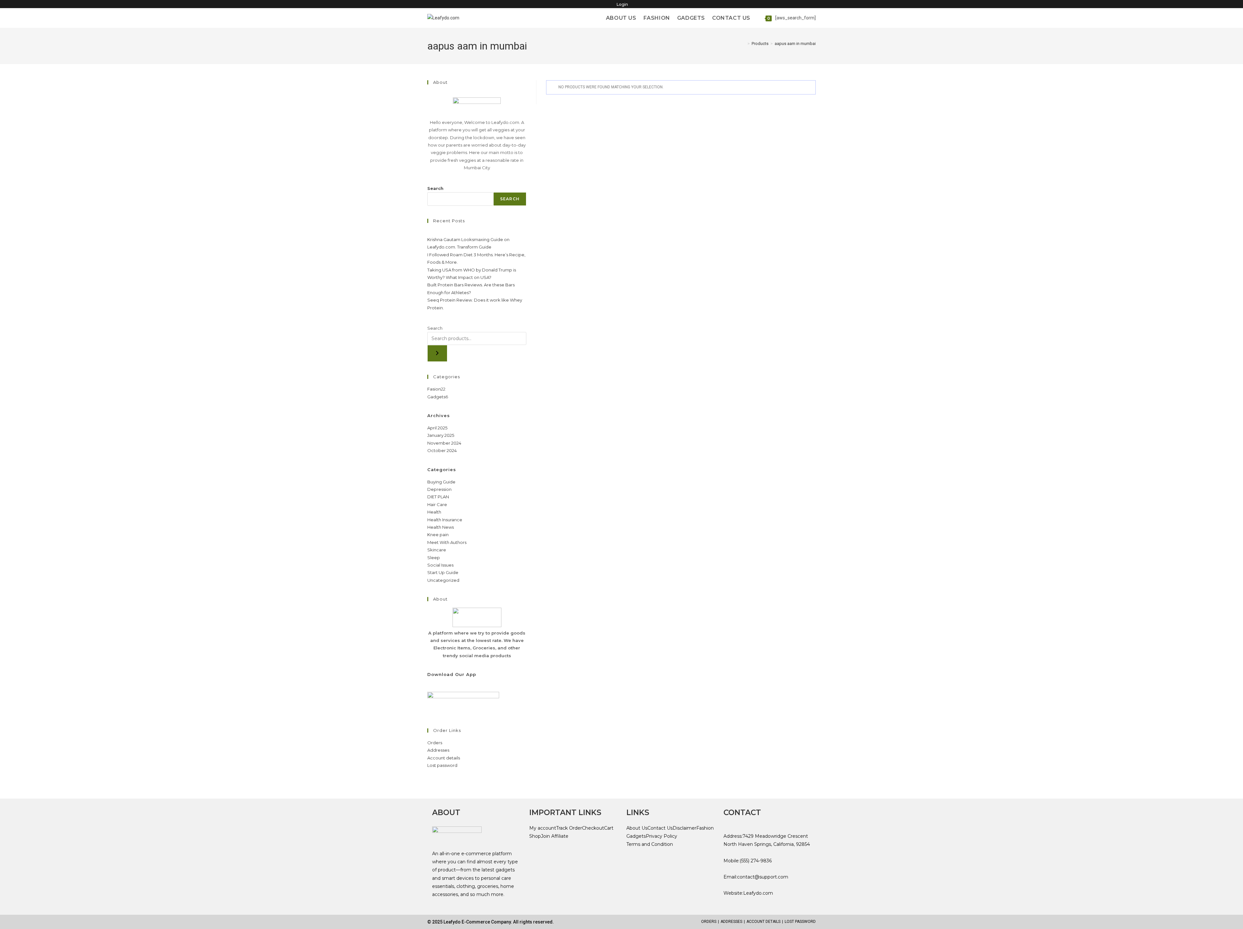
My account (542, 828)
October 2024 (442, 450)
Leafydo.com (758, 893)
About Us (636, 828)
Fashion (705, 828)
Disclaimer (684, 828)
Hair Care (437, 504)
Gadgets (636, 836)
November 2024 (444, 443)
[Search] (437, 353)
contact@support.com (762, 877)
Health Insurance (444, 519)
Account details (443, 757)
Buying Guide (441, 481)
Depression (439, 489)
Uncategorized (443, 580)
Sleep (433, 557)
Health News (440, 527)
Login (622, 4)
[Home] (743, 43)
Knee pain (438, 534)
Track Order (569, 828)
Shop (535, 836)
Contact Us (660, 828)
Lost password (442, 765)
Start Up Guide (442, 572)
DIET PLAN (438, 496)
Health (434, 511)
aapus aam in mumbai (795, 43)
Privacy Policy (661, 836)
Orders (434, 742)
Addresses (438, 750)
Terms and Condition (649, 844)
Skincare (436, 549)
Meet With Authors (446, 542)
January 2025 (440, 435)
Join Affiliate (554, 836)
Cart (608, 828)
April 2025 (437, 427)
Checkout (593, 828)
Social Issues (440, 565)
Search (435, 188)
